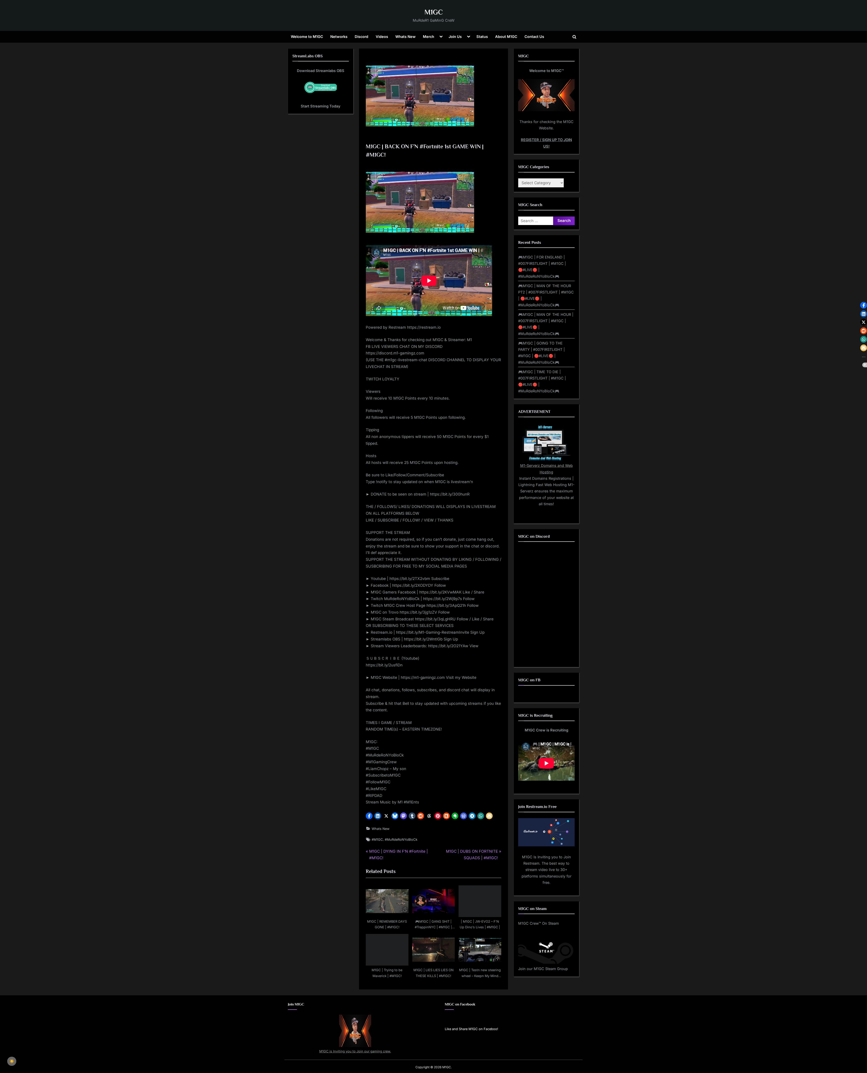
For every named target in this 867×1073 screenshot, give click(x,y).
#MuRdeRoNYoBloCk (401, 839)
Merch (428, 36)
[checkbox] (11, 1061)
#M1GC (377, 839)
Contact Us (534, 36)
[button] (369, 815)
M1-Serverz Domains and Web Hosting (546, 468)
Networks (338, 36)
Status (482, 36)
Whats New (405, 36)
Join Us (455, 36)
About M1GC (506, 36)
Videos (382, 36)
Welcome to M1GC (307, 36)
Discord (361, 36)
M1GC (433, 12)
